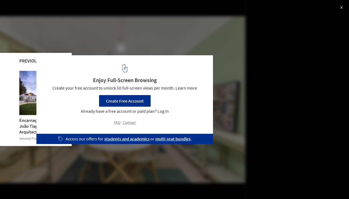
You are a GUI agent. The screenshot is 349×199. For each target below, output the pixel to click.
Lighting (120, 185)
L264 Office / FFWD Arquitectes (48, 10)
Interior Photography (27, 185)
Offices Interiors (69, 185)
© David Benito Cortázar (27, 19)
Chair (143, 185)
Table (98, 185)
